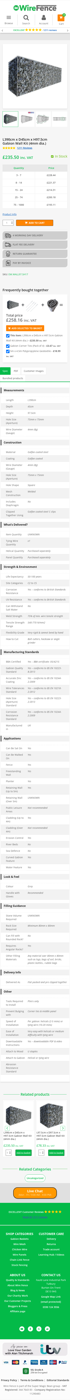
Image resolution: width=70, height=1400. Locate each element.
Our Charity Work (17, 1295)
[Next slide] (62, 119)
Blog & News (17, 1290)
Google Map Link (51, 1296)
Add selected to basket (27, 328)
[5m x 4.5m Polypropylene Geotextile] (52, 305)
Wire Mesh (19, 1244)
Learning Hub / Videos (51, 1254)
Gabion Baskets (20, 1238)
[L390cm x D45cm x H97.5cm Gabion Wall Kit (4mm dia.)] (13, 305)
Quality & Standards (17, 1280)
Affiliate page (17, 1311)
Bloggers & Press (17, 1306)
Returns (51, 1244)
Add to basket (23, 1152)
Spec (5, 371)
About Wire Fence (17, 1285)
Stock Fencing (20, 1265)
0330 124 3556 (51, 1307)
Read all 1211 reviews (35, 1217)
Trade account (51, 1249)
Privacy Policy (9, 1380)
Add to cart (37, 222)
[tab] (5, 371)
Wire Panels (19, 1254)
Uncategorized (35, 1178)
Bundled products (13, 378)
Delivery (51, 1238)
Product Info (9, 214)
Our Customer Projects (17, 1301)
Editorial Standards (58, 1380)
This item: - (34, 338)
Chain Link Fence (19, 1259)
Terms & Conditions (31, 1380)
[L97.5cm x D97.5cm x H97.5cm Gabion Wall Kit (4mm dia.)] (51, 1116)
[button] (10, 119)
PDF (16, 371)
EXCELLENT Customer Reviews (26, 1212)
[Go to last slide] (7, 119)
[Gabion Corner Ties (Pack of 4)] (33, 305)
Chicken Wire (19, 1249)
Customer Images (34, 371)
